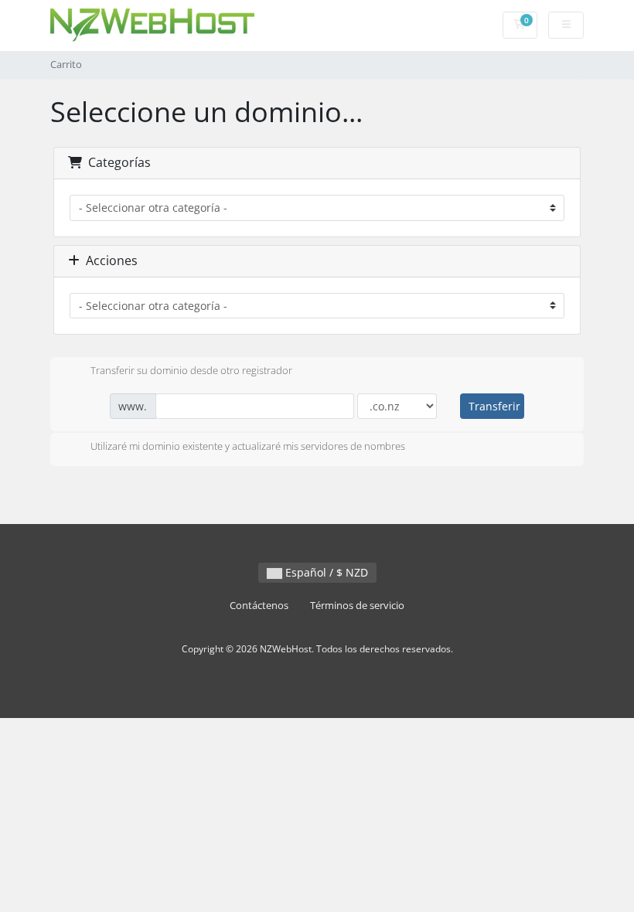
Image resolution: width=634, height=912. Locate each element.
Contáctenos (259, 605)
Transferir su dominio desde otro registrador (191, 370)
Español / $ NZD (325, 572)
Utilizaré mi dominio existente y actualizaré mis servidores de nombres (247, 446)
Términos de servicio (357, 605)
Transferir (494, 406)
